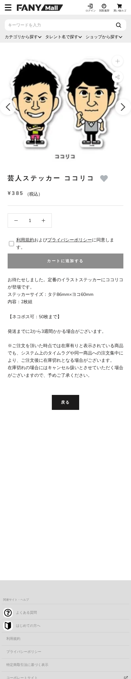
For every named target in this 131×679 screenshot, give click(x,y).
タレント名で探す (61, 36)
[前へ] (8, 107)
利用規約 (25, 240)
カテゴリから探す (21, 36)
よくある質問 (26, 612)
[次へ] (123, 107)
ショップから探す (102, 36)
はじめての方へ (28, 625)
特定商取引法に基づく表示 (27, 664)
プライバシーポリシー (69, 240)
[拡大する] (117, 61)
